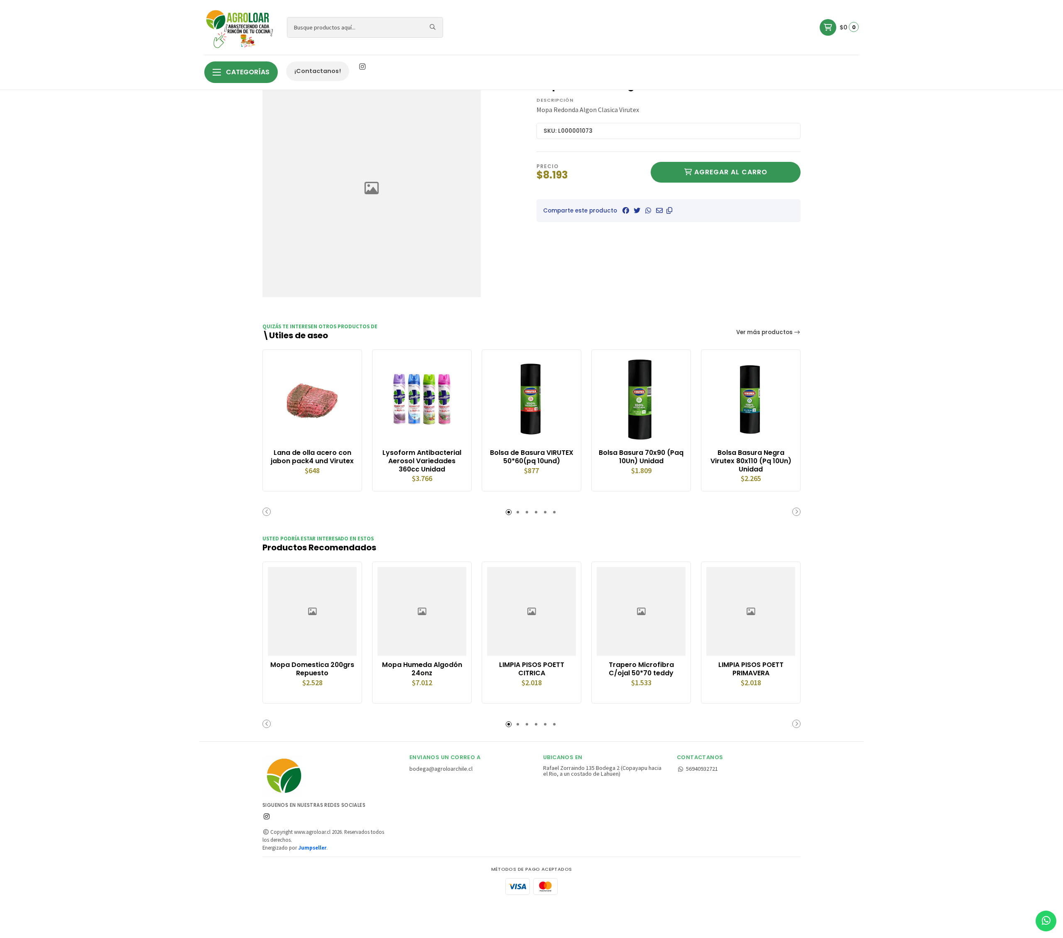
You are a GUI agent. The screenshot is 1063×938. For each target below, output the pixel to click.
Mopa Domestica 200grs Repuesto (312, 669)
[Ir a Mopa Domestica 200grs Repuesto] (312, 611)
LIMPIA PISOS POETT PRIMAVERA (751, 669)
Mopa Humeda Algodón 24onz (422, 669)
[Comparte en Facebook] (626, 210)
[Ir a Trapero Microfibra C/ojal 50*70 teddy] (641, 611)
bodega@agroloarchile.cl (441, 769)
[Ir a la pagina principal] (240, 27)
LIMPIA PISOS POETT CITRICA (531, 669)
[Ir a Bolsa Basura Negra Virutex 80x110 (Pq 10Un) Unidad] (750, 399)
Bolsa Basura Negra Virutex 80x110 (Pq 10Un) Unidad (750, 461)
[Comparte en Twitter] (637, 210)
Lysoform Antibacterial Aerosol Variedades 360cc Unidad (421, 461)
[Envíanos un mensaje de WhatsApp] (1046, 921)
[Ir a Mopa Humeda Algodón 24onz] (421, 611)
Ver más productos (765, 332)
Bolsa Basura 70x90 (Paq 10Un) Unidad (641, 457)
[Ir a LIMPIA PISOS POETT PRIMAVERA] (750, 611)
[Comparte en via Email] (659, 210)
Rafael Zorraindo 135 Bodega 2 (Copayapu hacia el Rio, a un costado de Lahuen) (602, 771)
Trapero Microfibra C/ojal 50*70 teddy (641, 669)
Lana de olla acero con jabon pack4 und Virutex (312, 457)
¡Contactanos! (317, 71)
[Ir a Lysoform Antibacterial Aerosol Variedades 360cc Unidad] (421, 399)
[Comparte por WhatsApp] (648, 210)
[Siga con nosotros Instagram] (362, 66)
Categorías (246, 72)
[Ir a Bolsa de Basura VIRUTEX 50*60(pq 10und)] (531, 399)
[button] (669, 210)
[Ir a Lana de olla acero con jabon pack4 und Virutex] (312, 399)
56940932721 (702, 769)
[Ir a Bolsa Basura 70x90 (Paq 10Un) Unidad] (641, 399)
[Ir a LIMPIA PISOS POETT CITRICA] (531, 611)
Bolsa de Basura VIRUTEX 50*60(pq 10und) (531, 457)
